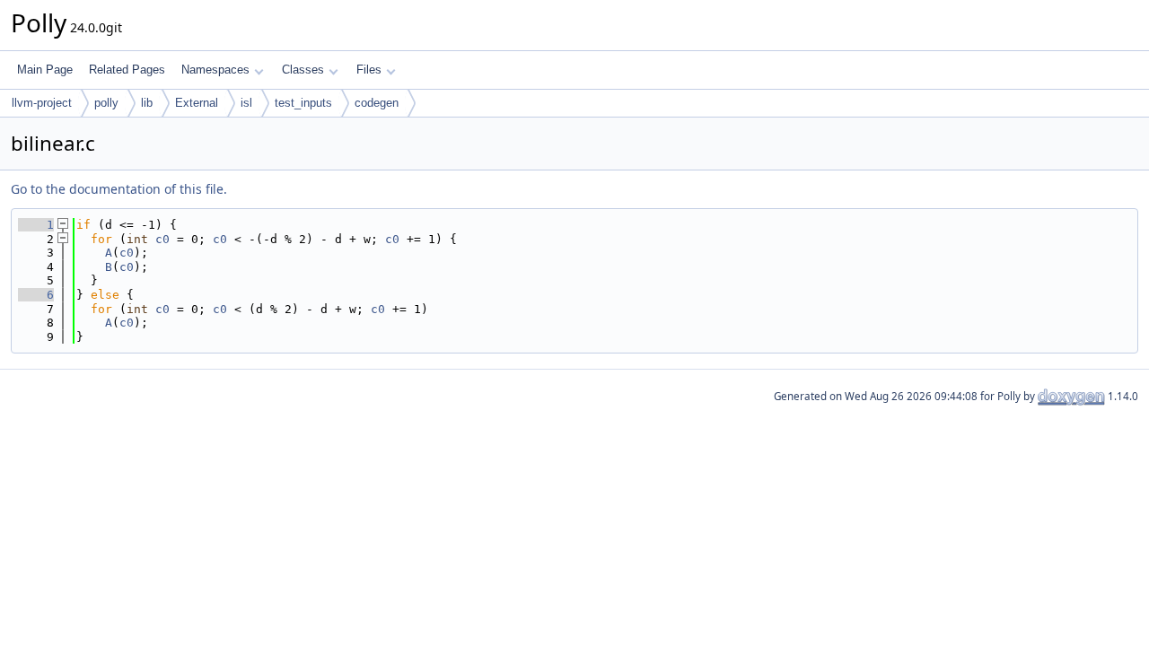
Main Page (45, 69)
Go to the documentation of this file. (119, 188)
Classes (303, 69)
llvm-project (42, 102)
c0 (162, 239)
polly (106, 102)
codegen (377, 102)
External (196, 102)
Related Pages (127, 69)
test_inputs (303, 102)
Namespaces (215, 69)
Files (369, 69)
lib (147, 102)
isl (246, 102)
